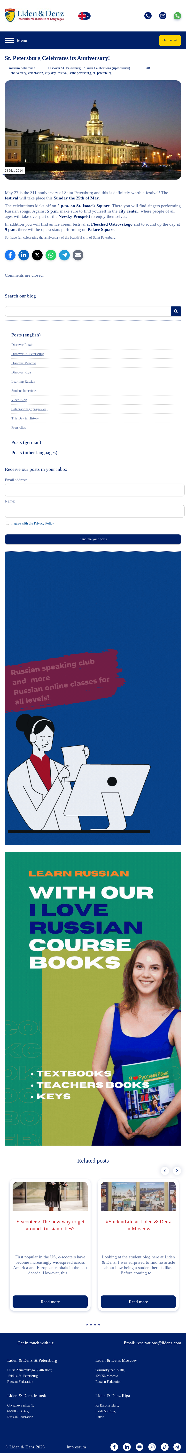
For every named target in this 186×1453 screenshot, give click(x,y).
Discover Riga (21, 372)
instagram (152, 1447)
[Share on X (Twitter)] (37, 255)
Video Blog (19, 400)
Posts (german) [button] (26, 442)
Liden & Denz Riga (112, 1395)
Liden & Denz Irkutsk (26, 1395)
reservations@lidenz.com (159, 1342)
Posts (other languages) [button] (34, 452)
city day (50, 73)
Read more (50, 1301)
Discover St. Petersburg (64, 68)
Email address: (16, 480)
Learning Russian (23, 381)
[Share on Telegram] (64, 255)
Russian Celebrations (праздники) (106, 68)
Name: (10, 501)
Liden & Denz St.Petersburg (32, 1360)
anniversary (18, 73)
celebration (35, 73)
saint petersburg (80, 73)
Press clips (18, 427)
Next (177, 1171)
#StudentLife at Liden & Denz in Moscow (138, 1225)
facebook (114, 1447)
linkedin (127, 1447)
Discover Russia (22, 345)
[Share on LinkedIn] (23, 255)
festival (63, 73)
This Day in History (25, 418)
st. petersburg (102, 73)
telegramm (177, 1447)
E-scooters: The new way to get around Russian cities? (50, 1225)
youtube (139, 1447)
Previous (165, 1171)
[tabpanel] (50, 1245)
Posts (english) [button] (26, 334)
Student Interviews (24, 391)
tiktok (165, 1447)
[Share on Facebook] (10, 255)
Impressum (76, 1447)
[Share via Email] (78, 255)
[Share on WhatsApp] (51, 255)
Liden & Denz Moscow (116, 1360)
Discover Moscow (23, 363)
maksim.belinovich (22, 68)
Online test (170, 40)
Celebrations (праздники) (29, 409)
